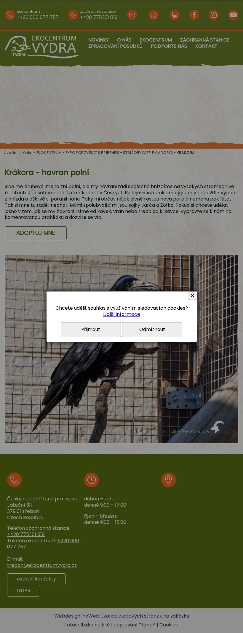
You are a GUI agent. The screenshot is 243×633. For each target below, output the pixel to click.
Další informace (121, 314)
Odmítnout (152, 329)
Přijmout (90, 329)
